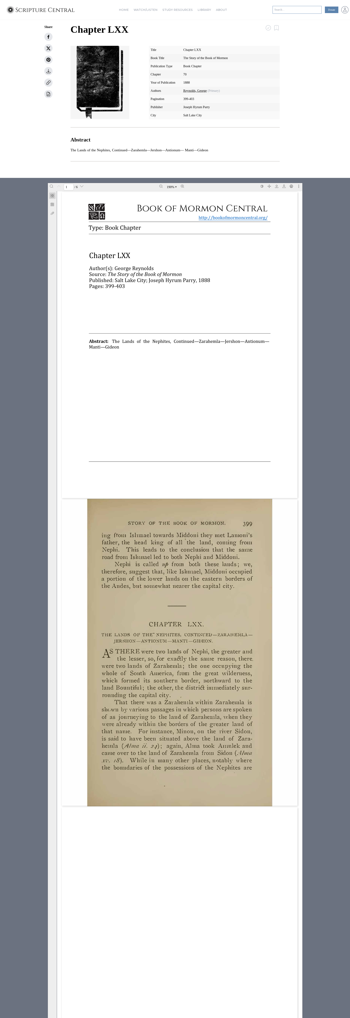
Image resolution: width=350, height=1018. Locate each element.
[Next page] (81, 186)
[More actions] (298, 186)
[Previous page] (59, 186)
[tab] (52, 196)
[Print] (291, 186)
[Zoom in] (182, 186)
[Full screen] (269, 186)
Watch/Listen (146, 10)
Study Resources (177, 10)
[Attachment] (52, 213)
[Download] (284, 186)
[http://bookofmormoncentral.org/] (235, 217)
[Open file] (276, 186)
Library (204, 10)
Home (124, 10)
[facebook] (48, 37)
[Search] (51, 186)
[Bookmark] (52, 204)
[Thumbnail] (52, 195)
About (221, 10)
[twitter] (48, 48)
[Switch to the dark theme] (262, 186)
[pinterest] (48, 60)
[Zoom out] (161, 186)
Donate (331, 9)
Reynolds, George (195, 90)
